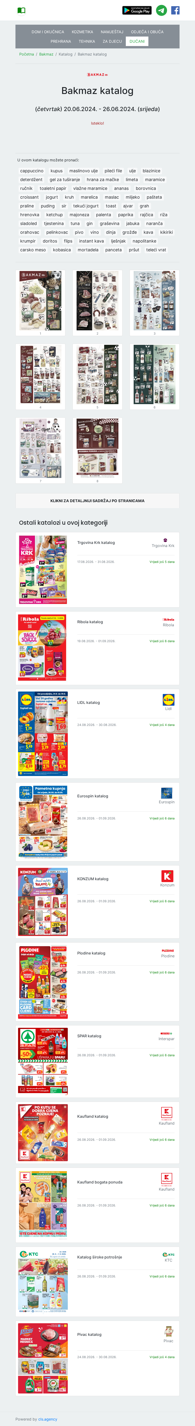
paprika (125, 214)
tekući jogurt (86, 205)
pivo (79, 232)
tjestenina (54, 223)
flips (68, 240)
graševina (109, 223)
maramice (155, 179)
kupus (57, 170)
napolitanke (144, 240)
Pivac (168, 1340)
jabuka (132, 223)
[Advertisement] (97, 137)
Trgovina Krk (163, 545)
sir (64, 205)
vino (94, 232)
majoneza (79, 214)
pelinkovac (57, 232)
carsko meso (33, 249)
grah (144, 205)
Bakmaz (46, 54)
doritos (50, 240)
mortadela (88, 249)
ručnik (26, 188)
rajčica (146, 214)
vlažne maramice (90, 188)
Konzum (167, 885)
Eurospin (167, 801)
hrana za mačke (103, 179)
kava (148, 232)
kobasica (62, 249)
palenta (103, 214)
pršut (134, 249)
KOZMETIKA (82, 31)
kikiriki (166, 232)
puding (48, 205)
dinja (111, 232)
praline (27, 205)
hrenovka (29, 214)
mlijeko (133, 197)
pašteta (154, 197)
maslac (112, 197)
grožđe (129, 232)
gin (90, 223)
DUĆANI (137, 41)
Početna (26, 54)
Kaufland (167, 1123)
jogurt (52, 197)
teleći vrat (156, 249)
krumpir (28, 240)
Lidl (168, 708)
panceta (113, 249)
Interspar (167, 1038)
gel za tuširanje (65, 179)
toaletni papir (53, 188)
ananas (121, 188)
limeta (132, 179)
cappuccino (32, 170)
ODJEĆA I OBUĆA (147, 31)
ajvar (128, 205)
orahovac (29, 232)
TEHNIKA (87, 41)
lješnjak (118, 240)
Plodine (168, 956)
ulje (132, 170)
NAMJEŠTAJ (112, 31)
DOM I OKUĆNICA (48, 31)
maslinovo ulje (83, 170)
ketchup (54, 214)
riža (163, 214)
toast (111, 205)
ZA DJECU (112, 41)
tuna (75, 223)
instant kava (91, 240)
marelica (89, 197)
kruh (69, 197)
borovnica (146, 188)
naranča (154, 223)
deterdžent (31, 179)
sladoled (28, 223)
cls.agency (47, 1419)
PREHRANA (61, 41)
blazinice (151, 170)
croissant (29, 197)
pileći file (113, 170)
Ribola (168, 624)
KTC (168, 1260)
